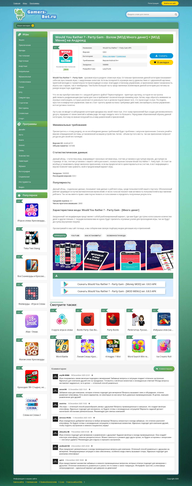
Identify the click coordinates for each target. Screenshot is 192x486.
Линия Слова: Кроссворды (87, 356)
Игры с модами (109, 56)
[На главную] (39, 14)
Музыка (22, 166)
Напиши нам (32, 482)
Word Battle (62, 356)
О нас (62, 482)
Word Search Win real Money (138, 356)
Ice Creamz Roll (163, 356)
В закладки (163, 62)
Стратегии (23, 103)
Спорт (21, 118)
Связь (21, 150)
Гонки (21, 87)
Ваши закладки (25, 25)
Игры (25, 3)
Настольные (24, 55)
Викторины (24, 108)
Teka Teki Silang (32, 248)
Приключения (25, 45)
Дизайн (22, 129)
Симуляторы (24, 97)
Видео (21, 187)
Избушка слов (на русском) (163, 329)
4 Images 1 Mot (113, 356)
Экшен (21, 40)
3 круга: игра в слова (62, 329)
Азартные (23, 66)
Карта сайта (18, 482)
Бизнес (22, 145)
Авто (21, 134)
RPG (20, 92)
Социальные (24, 176)
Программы (34, 3)
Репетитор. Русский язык (138, 329)
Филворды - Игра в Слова (32, 303)
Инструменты (25, 182)
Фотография (24, 171)
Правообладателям (48, 482)
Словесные (23, 113)
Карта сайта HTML (74, 482)
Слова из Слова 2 (32, 415)
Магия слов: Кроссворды (31, 359)
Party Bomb (113, 329)
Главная (16, 3)
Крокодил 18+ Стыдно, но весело (32, 387)
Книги (21, 140)
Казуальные (24, 71)
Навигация (23, 161)
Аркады (22, 50)
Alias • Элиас (32, 331)
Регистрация (153, 3)
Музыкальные (25, 76)
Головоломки (25, 82)
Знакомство (24, 155)
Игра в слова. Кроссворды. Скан (32, 220)
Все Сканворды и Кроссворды (32, 276)
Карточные (24, 61)
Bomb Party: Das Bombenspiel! (87, 329)
